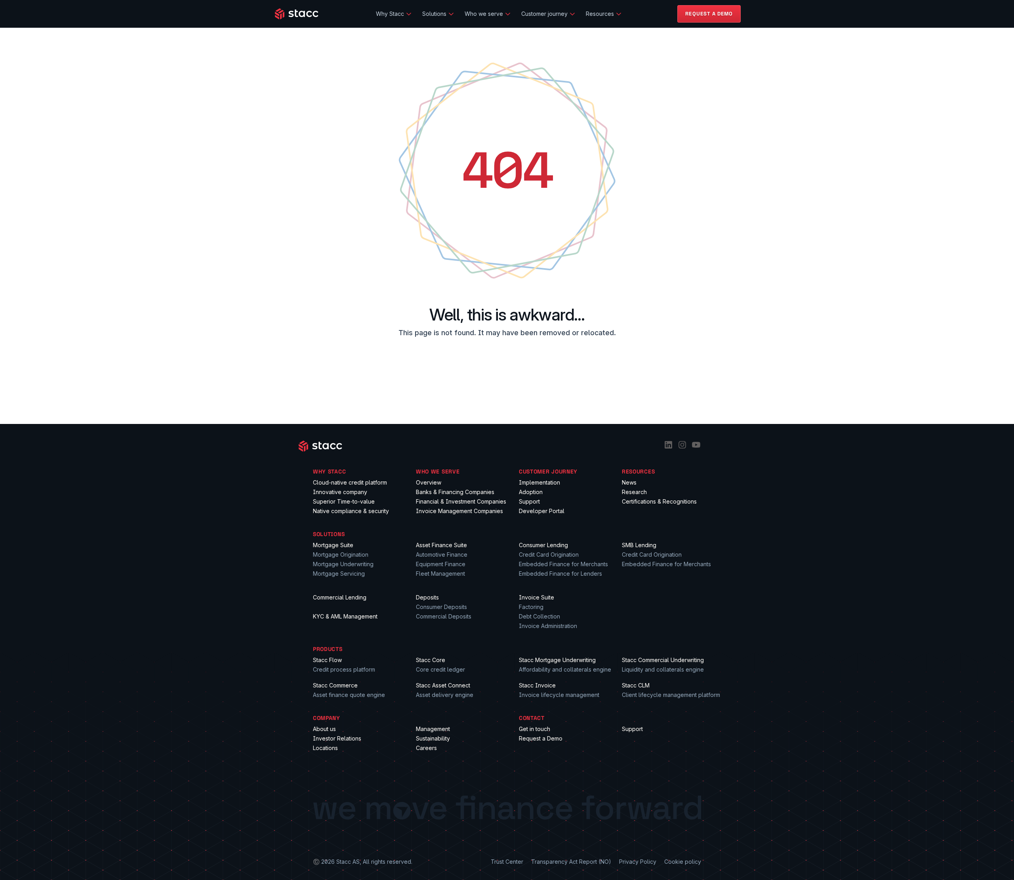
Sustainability (433, 738)
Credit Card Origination (549, 554)
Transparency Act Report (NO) (571, 861)
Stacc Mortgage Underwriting (557, 660)
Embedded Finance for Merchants (563, 564)
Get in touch (534, 728)
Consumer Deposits (441, 606)
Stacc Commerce (335, 685)
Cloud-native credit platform (350, 482)
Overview (428, 482)
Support (529, 501)
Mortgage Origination (340, 554)
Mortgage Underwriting (343, 564)
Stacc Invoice (537, 685)
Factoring (531, 606)
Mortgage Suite (333, 545)
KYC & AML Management (345, 616)
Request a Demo (540, 738)
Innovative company (340, 492)
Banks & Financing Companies (455, 492)
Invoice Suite (536, 597)
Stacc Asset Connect (443, 685)
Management (433, 728)
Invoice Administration (548, 625)
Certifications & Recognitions (659, 501)
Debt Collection (539, 616)
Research (634, 492)
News (629, 482)
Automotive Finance (441, 554)
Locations (325, 747)
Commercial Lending (339, 597)
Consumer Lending (543, 545)
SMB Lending (639, 545)
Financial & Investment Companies (461, 501)
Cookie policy (682, 861)
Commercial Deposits (443, 616)
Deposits (427, 597)
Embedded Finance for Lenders (560, 573)
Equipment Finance (440, 564)
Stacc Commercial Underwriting (663, 660)
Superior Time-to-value (344, 501)
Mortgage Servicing (339, 573)
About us (324, 728)
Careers (426, 747)
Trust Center (507, 861)
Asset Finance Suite (441, 545)
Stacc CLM (636, 685)
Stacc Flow (327, 660)
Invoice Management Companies (459, 511)
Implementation (539, 482)
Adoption (531, 492)
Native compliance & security (351, 511)
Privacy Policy (637, 861)
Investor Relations (337, 738)
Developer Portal (541, 511)
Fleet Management (440, 573)
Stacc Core (430, 660)
